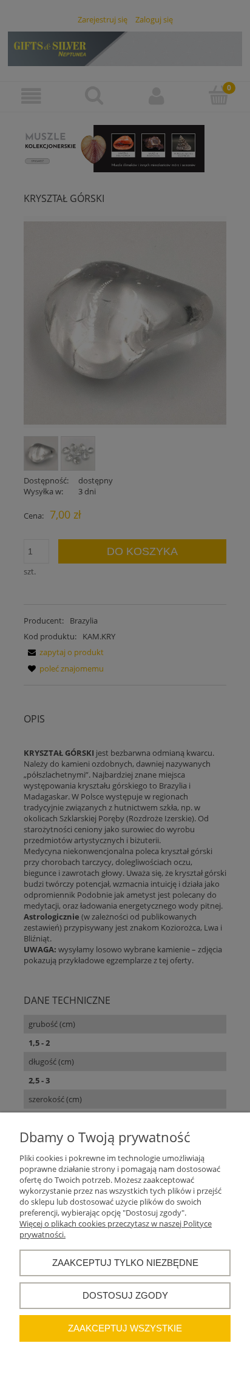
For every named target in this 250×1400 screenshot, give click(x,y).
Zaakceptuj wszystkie (125, 1328)
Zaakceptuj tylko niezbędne (125, 1262)
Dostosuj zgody (125, 1295)
